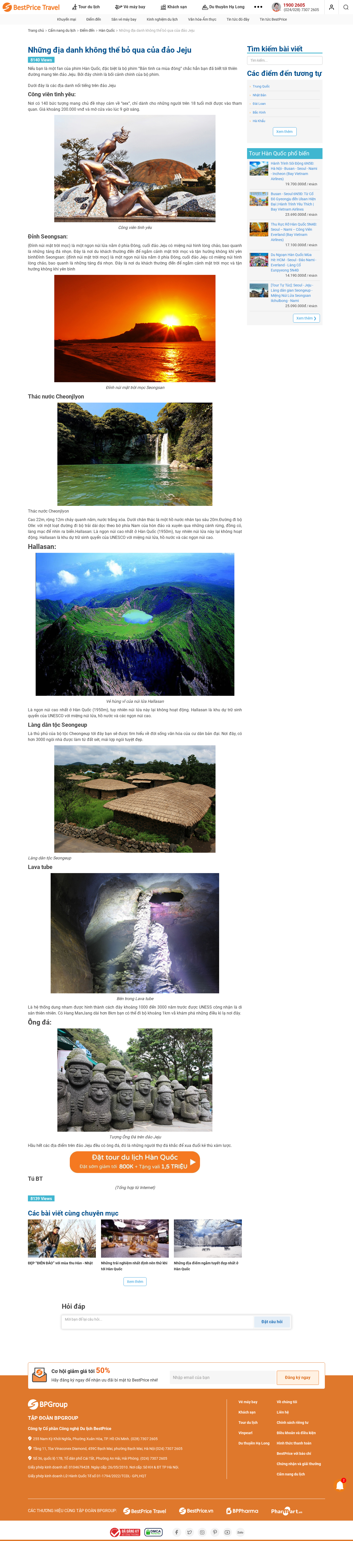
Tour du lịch (89, 6)
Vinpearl (245, 1433)
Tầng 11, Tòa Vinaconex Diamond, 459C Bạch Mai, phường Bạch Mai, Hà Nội (94, 1449)
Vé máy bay (134, 6)
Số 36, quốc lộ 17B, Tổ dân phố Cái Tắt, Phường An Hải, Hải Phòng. (86, 1458)
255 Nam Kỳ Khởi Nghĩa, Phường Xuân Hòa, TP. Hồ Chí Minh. (81, 1439)
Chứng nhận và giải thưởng (299, 1464)
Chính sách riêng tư (293, 1422)
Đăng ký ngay (297, 1377)
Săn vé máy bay (123, 19)
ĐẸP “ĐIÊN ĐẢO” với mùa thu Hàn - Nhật (60, 1263)
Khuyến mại (66, 19)
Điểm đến (93, 19)
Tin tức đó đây (238, 19)
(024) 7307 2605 (169, 1449)
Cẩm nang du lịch (62, 30)
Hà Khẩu (257, 121)
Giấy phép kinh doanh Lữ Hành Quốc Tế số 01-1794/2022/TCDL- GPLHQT (87, 1476)
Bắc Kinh (258, 112)
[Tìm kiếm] (346, 7)
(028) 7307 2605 (144, 1439)
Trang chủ (36, 30)
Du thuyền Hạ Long (226, 6)
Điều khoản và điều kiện (296, 1433)
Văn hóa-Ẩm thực (202, 19)
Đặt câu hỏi (272, 1321)
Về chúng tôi (287, 1402)
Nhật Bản (258, 95)
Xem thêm (135, 1282)
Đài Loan (258, 104)
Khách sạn (177, 6)
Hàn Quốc (107, 30)
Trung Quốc (260, 86)
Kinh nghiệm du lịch (162, 19)
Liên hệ (283, 1412)
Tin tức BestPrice (273, 19)
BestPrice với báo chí (294, 1453)
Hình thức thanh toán (294, 1443)
